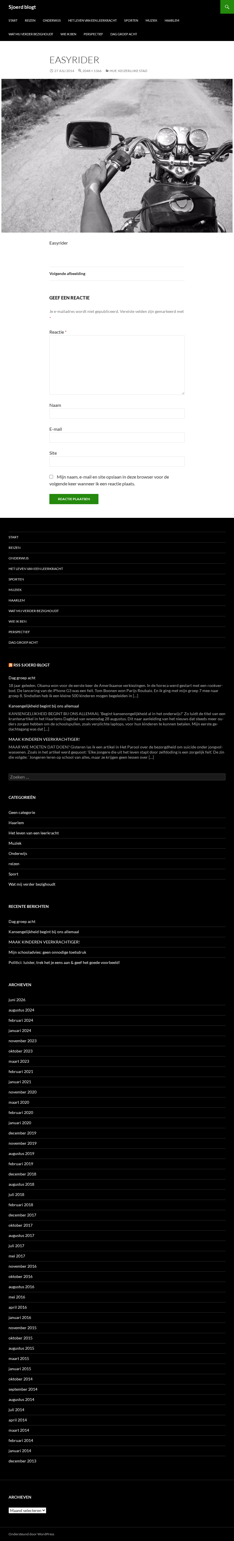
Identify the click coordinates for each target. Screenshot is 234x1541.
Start (13, 20)
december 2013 (22, 1460)
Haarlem (172, 20)
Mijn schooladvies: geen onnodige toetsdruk (48, 952)
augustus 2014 (21, 1399)
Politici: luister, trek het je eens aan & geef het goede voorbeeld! (64, 962)
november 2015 (23, 1327)
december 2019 (22, 1132)
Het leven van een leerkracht (92, 20)
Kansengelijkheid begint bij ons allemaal (44, 705)
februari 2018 (21, 1204)
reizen (14, 863)
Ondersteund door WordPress (31, 1534)
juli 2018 (16, 1194)
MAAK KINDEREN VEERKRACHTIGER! (44, 739)
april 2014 (18, 1419)
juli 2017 (16, 1245)
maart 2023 (19, 1061)
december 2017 (22, 1214)
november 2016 (23, 1266)
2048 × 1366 (92, 71)
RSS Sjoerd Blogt (31, 664)
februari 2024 (21, 1020)
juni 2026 (17, 999)
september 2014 (23, 1389)
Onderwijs (52, 20)
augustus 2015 (21, 1348)
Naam (55, 405)
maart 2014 (19, 1430)
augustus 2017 (21, 1235)
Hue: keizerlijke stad (128, 71)
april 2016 (18, 1307)
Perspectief (93, 34)
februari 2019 (21, 1163)
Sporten (131, 20)
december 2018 (22, 1173)
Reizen (30, 20)
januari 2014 (20, 1450)
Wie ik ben (68, 34)
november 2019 (23, 1143)
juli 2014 (16, 1409)
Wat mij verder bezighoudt (31, 34)
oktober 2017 (21, 1225)
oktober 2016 (21, 1276)
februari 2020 (21, 1112)
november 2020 (23, 1091)
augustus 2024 (21, 1010)
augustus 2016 (21, 1286)
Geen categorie (22, 812)
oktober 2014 (21, 1378)
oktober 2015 (21, 1337)
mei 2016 (17, 1296)
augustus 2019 (21, 1153)
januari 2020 (20, 1122)
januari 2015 (20, 1368)
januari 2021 (20, 1081)
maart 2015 (19, 1358)
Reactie (57, 332)
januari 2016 (20, 1317)
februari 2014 (21, 1440)
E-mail (55, 429)
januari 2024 (20, 1030)
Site (53, 452)
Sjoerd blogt (22, 7)
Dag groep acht (123, 34)
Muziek (151, 20)
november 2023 (23, 1040)
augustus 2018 (21, 1184)
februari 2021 (21, 1071)
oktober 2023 (21, 1050)
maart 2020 (19, 1102)
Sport (13, 873)
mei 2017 (17, 1255)
